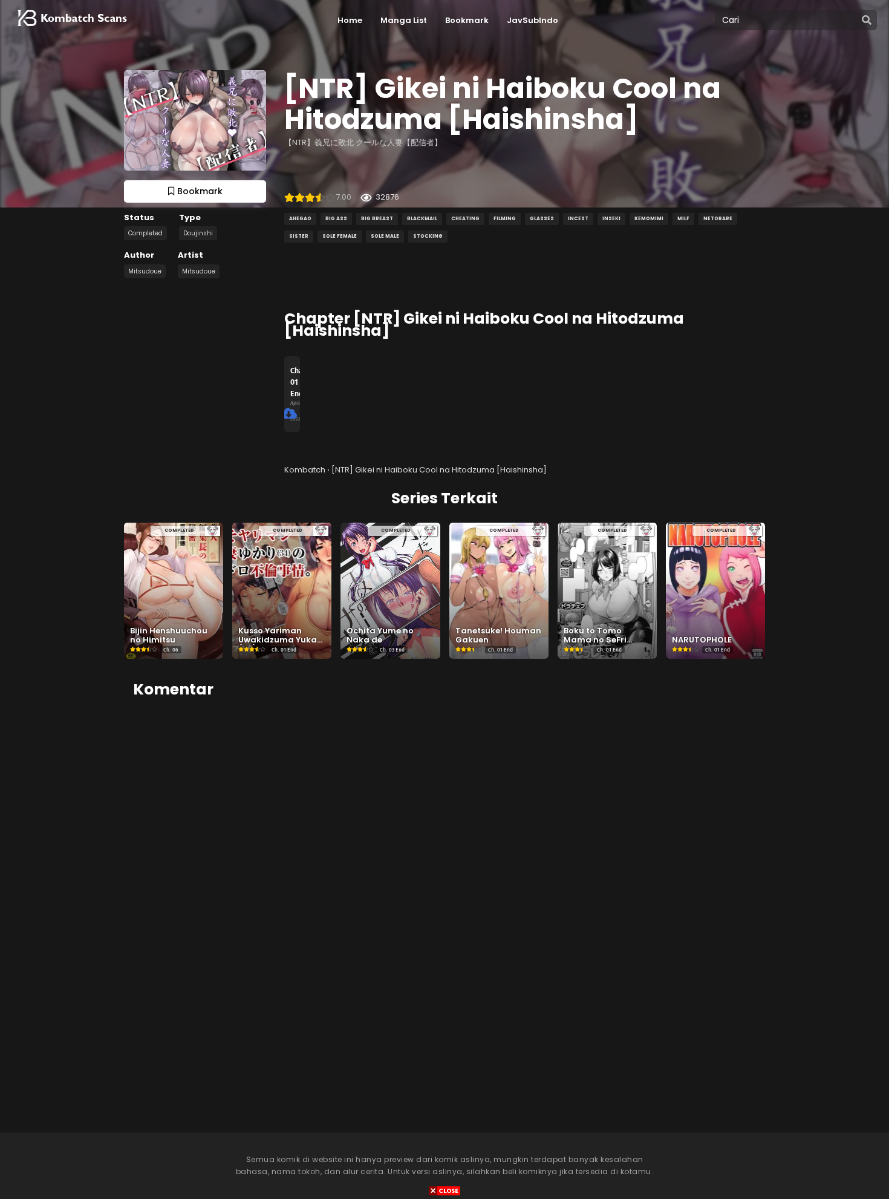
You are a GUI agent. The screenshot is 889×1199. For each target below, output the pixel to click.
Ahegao (300, 218)
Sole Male (385, 236)
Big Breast (377, 218)
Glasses (542, 218)
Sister (298, 236)
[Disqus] (444, 861)
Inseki (611, 218)
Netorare (717, 218)
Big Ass (336, 218)
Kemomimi (648, 218)
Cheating (465, 218)
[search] (867, 20)
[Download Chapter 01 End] (289, 414)
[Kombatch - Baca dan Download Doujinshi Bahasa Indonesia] (70, 30)
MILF (683, 218)
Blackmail (422, 218)
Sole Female (339, 236)
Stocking (428, 236)
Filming (504, 218)
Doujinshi (198, 233)
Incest (578, 218)
